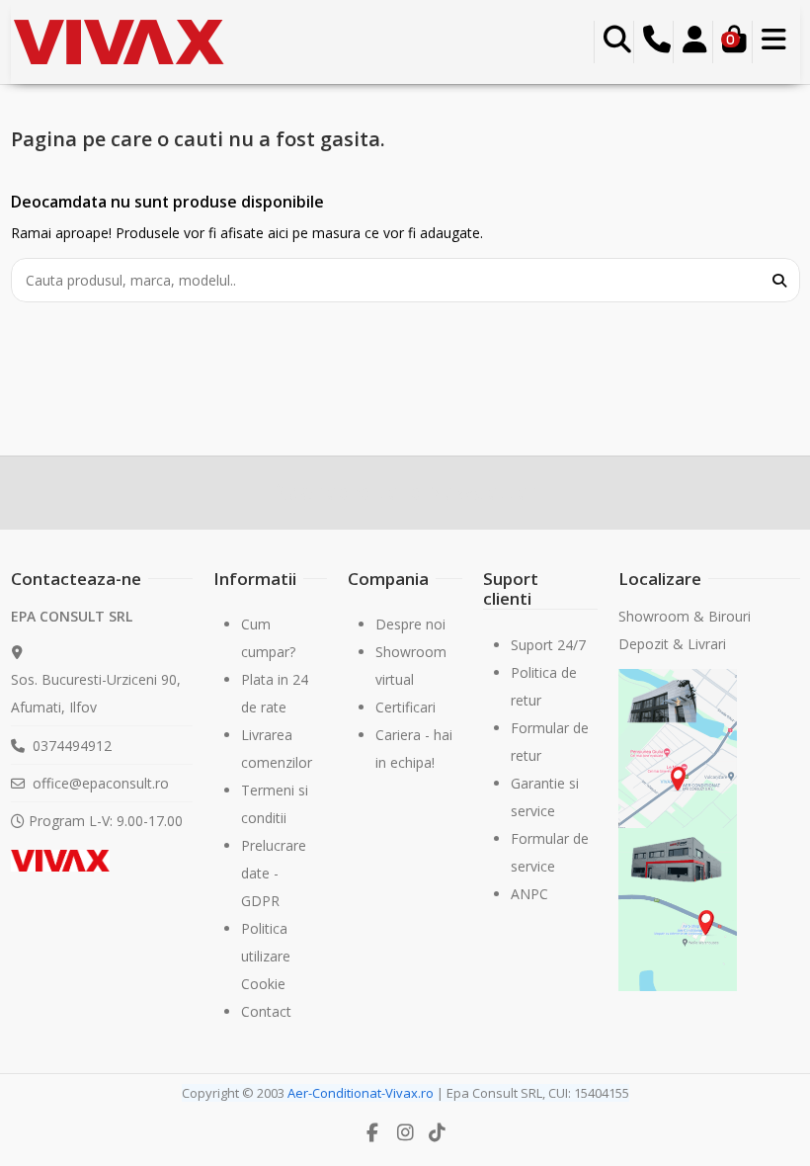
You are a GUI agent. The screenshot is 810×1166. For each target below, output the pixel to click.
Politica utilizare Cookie (265, 956)
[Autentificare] (695, 42)
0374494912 (72, 745)
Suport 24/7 (548, 644)
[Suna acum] (657, 42)
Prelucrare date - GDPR (273, 873)
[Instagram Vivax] (405, 1132)
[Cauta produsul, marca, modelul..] (779, 280)
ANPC (529, 893)
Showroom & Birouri (686, 616)
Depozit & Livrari (672, 643)
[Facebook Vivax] (373, 1132)
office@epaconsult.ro (101, 783)
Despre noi (410, 624)
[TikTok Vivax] (437, 1132)
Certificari (405, 707)
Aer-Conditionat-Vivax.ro (360, 1093)
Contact (266, 1011)
